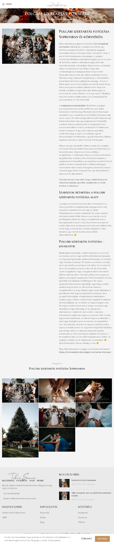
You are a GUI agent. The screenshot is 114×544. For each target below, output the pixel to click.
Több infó (86, 538)
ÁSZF (4, 517)
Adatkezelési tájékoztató (13, 512)
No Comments (89, 484)
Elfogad (102, 539)
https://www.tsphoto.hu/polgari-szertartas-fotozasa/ (85, 352)
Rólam (43, 517)
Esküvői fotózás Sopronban (84, 480)
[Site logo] (57, 4)
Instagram (83, 512)
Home (42, 19)
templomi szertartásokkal (73, 105)
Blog (42, 522)
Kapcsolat (44, 512)
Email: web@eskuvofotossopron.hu (19, 498)
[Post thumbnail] (64, 483)
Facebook (82, 517)
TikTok (81, 522)
